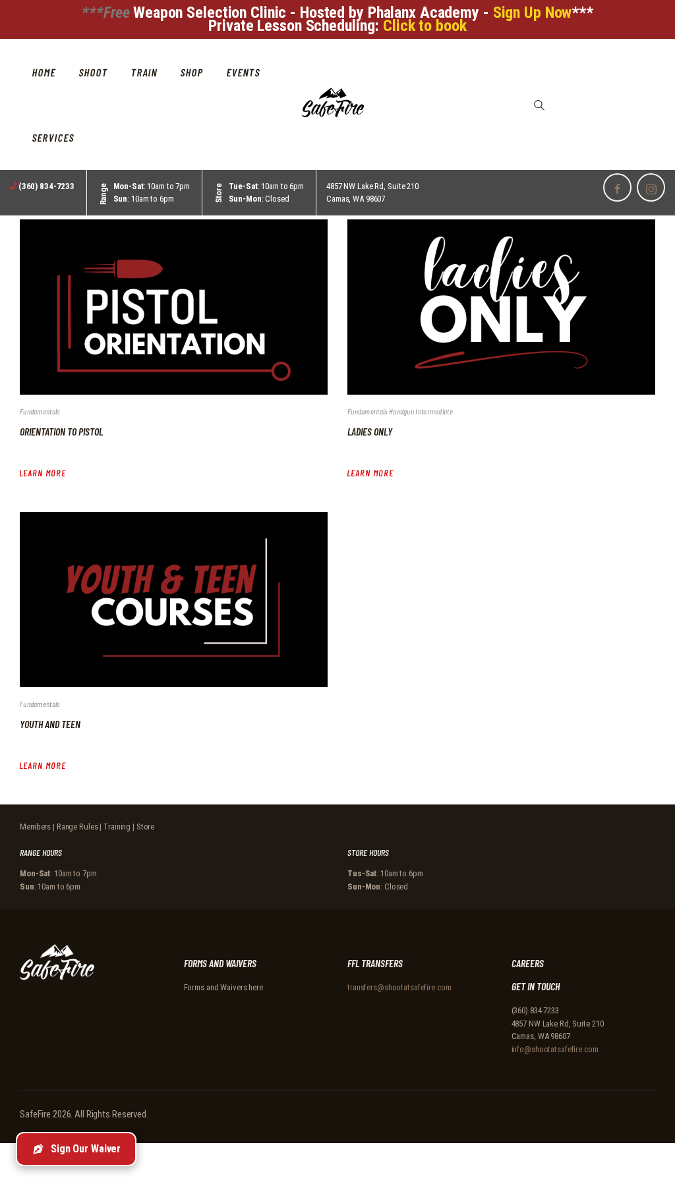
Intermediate (434, 411)
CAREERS (528, 963)
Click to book (424, 25)
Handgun (402, 411)
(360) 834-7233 (535, 1010)
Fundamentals (40, 411)
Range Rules (77, 826)
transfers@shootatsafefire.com (399, 987)
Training (117, 826)
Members (35, 826)
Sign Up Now (532, 12)
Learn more (43, 472)
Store (145, 826)
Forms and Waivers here (223, 987)
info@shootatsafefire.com (555, 1049)
